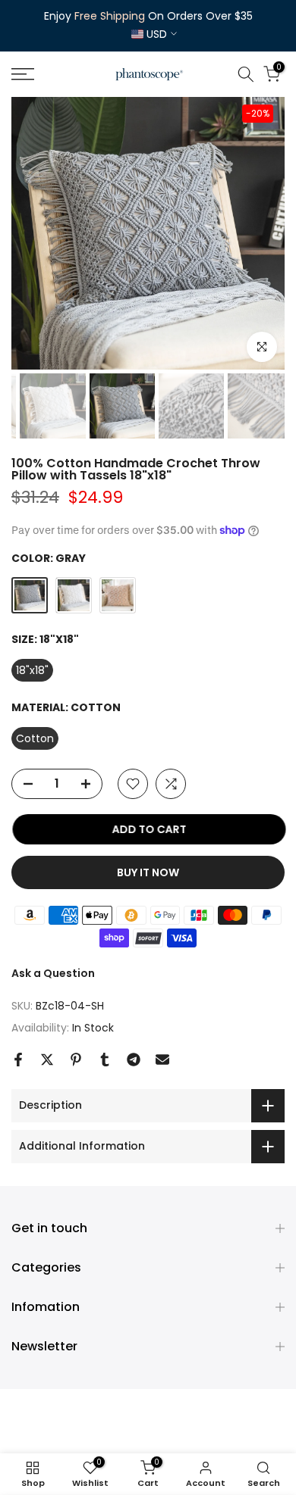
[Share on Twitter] (47, 1059)
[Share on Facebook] (18, 1059)
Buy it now (148, 872)
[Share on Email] (162, 1059)
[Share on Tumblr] (105, 1059)
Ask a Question (53, 973)
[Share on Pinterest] (76, 1059)
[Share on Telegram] (133, 1059)
